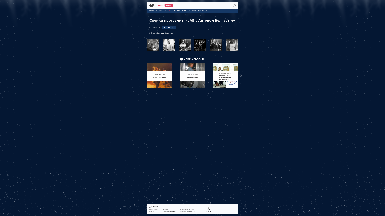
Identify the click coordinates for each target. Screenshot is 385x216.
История (166, 209)
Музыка (177, 11)
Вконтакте (165, 27)
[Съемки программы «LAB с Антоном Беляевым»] (153, 45)
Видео (184, 11)
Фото (170, 11)
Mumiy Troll (151, 5)
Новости (153, 11)
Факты (151, 211)
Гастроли (162, 11)
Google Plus (173, 27)
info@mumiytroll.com (187, 209)
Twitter (169, 27)
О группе (192, 11)
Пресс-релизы (154, 209)
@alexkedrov (191, 211)
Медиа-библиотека (169, 211)
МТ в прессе (202, 11)
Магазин (169, 5)
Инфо (160, 5)
